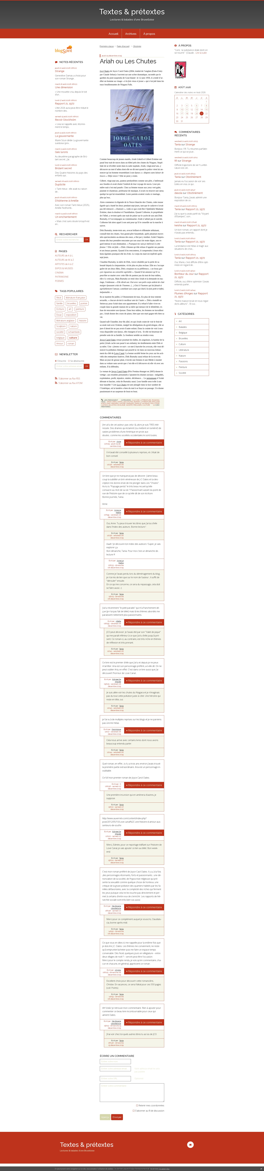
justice (104, 405)
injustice (112, 405)
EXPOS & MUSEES (64, 268)
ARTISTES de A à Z (64, 264)
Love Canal (119, 353)
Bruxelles (183, 338)
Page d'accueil (123, 46)
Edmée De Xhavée (116, 680)
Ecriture (60, 309)
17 (182, 113)
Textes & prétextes (132, 11)
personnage (151, 378)
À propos (149, 33)
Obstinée (137, 46)
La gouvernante (64, 136)
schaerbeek (74, 331)
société (60, 331)
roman (71, 343)
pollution (154, 403)
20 (197, 113)
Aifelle (118, 621)
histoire (82, 320)
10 (182, 109)
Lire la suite (201, 52)
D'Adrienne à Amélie (67, 200)
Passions (155, 400)
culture (73, 337)
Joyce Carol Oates (108, 340)
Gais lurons (61, 152)
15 (206, 109)
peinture (80, 309)
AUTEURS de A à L (64, 255)
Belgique (183, 332)
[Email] (190, 1144)
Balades (183, 327)
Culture (136, 400)
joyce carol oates (114, 402)
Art (180, 321)
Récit (58, 297)
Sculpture (61, 326)
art (70, 309)
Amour (59, 343)
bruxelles (71, 303)
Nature (182, 355)
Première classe (107, 46)
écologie (121, 405)
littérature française (75, 297)
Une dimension (64, 87)
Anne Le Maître (117, 511)
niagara (115, 403)
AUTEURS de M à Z (64, 259)
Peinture (183, 367)
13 (197, 109)
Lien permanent (111, 400)
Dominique (116, 729)
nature (73, 326)
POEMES (59, 281)
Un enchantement (66, 216)
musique (146, 403)
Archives (130, 33)
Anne (119, 441)
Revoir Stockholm (65, 119)
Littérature (145, 400)
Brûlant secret (63, 168)
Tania (121, 462)
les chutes (128, 402)
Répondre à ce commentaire (145, 442)
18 (187, 113)
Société (182, 372)
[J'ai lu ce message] (261, 1169)
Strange (59, 71)
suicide (122, 403)
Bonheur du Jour (184, 273)
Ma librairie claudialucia (116, 907)
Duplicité (60, 184)
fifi (175, 160)
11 (187, 109)
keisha (178, 225)
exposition (71, 314)
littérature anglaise (65, 320)
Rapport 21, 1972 (64, 103)
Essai (58, 314)
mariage (130, 403)
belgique (60, 337)
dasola (178, 193)
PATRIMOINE (61, 276)
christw (118, 970)
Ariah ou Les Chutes (128, 61)
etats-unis (105, 403)
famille (59, 303)
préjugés (137, 405)
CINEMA (59, 272)
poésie (84, 303)
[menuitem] (113, 33)
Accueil (113, 33)
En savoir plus (164, 1169)
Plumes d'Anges (183, 293)
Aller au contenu (9, 2)
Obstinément (193, 176)
